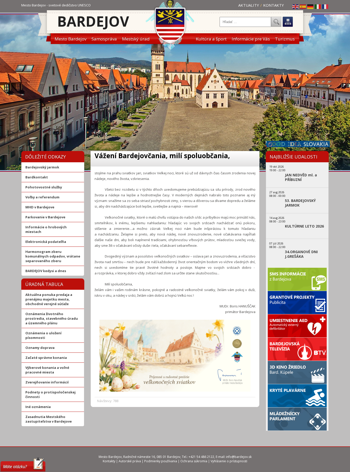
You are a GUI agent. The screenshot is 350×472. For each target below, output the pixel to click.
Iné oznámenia (38, 406)
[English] (295, 6)
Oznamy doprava (40, 347)
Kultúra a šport (211, 39)
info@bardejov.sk (239, 457)
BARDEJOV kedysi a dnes (45, 271)
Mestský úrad (136, 39)
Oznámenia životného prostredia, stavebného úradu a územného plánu (51, 318)
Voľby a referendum (42, 197)
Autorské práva (130, 461)
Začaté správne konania (46, 357)
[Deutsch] (310, 6)
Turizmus (285, 39)
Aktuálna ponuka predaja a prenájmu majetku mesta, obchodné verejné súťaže (48, 299)
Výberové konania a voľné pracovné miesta (47, 369)
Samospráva (104, 39)
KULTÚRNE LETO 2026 (304, 226)
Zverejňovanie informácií (47, 382)
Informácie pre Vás (251, 39)
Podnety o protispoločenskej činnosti (50, 394)
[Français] (325, 6)
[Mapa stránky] (288, 22)
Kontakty (273, 5)
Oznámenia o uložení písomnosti (43, 335)
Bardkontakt (36, 177)
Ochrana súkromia (193, 461)
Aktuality (248, 5)
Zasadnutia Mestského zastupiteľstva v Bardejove (48, 419)
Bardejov (93, 21)
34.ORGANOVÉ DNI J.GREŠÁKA (301, 254)
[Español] (303, 6)
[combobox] (245, 22)
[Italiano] (318, 6)
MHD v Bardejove (39, 207)
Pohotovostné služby (43, 187)
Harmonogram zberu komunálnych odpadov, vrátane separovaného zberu (52, 256)
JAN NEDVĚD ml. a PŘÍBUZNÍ (301, 177)
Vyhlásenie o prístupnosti (229, 461)
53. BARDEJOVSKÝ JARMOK (300, 203)
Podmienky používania (160, 461)
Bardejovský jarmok (42, 167)
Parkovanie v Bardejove (45, 217)
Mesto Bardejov (70, 39)
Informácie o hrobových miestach (46, 229)
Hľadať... (276, 22)
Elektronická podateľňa (45, 241)
